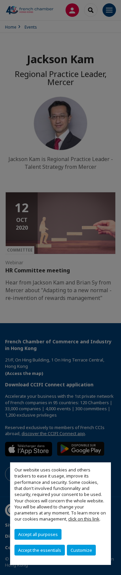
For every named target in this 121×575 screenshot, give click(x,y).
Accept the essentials (39, 550)
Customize (81, 550)
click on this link (83, 519)
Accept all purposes (38, 534)
